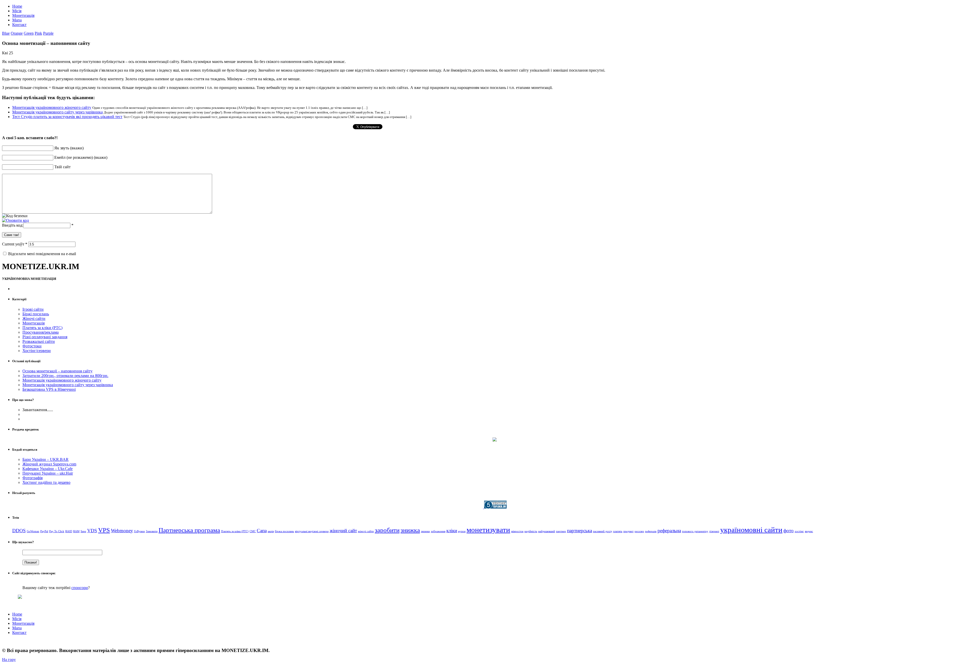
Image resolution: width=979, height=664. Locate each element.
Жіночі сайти (33, 318)
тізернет (714, 531)
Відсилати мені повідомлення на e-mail (42, 254)
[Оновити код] (15, 220)
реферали (650, 531)
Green (29, 33)
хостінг (799, 531)
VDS (92, 530)
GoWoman (33, 531)
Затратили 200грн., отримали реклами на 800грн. (65, 375)
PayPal (44, 531)
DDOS (19, 530)
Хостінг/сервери (36, 350)
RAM (76, 531)
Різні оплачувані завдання (44, 337)
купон (462, 531)
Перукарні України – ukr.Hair (47, 473)
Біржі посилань (35, 314)
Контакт (19, 24)
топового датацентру (695, 531)
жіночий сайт (343, 530)
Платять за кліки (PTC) (42, 328)
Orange (17, 33)
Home (17, 6)
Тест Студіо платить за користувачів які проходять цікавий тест (67, 116)
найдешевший (546, 531)
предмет (628, 531)
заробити (387, 530)
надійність (530, 531)
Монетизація (23, 15)
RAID (68, 531)
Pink (38, 33)
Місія (16, 11)
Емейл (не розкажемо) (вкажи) (80, 157)
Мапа (17, 20)
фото (788, 530)
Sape (83, 531)
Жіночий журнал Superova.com (49, 464)
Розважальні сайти (38, 341)
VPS (104, 530)
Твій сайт (62, 167)
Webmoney (122, 530)
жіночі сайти (366, 531)
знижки (425, 531)
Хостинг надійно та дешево (46, 482)
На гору (9, 659)
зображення (438, 531)
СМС (253, 531)
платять (617, 531)
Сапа (262, 530)
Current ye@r (14, 244)
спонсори (79, 587)
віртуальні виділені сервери (312, 531)
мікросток (517, 531)
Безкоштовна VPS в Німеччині (49, 389)
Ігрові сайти (33, 309)
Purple (48, 33)
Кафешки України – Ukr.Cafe (47, 468)
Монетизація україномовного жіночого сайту (51, 107)
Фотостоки (32, 346)
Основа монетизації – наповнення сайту (57, 371)
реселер (639, 531)
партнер (561, 531)
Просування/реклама (40, 332)
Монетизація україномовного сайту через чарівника (57, 112)
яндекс (809, 531)
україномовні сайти (751, 530)
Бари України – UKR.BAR (45, 459)
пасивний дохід (602, 531)
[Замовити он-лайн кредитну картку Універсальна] (495, 440)
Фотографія (32, 478)
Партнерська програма (189, 530)
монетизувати (488, 530)
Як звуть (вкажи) (69, 148)
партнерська (579, 530)
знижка (410, 530)
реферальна (669, 530)
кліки (451, 530)
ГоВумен (139, 531)
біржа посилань (284, 531)
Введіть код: (12, 225)
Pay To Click (56, 531)
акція (271, 531)
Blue (6, 33)
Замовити (152, 531)
